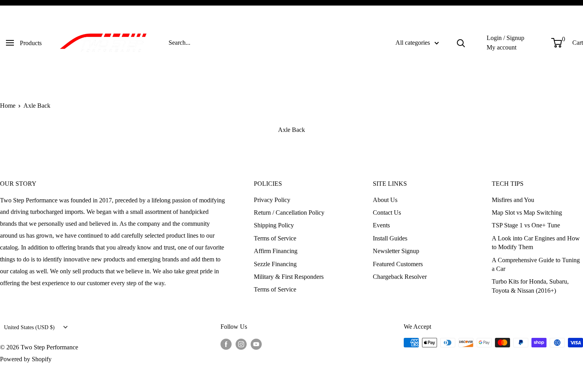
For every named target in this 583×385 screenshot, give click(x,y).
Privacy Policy (272, 199)
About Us (385, 199)
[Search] (461, 42)
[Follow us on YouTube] (256, 344)
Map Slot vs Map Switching (527, 212)
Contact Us (387, 212)
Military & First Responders (289, 276)
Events (381, 225)
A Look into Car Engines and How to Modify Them (536, 242)
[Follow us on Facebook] (226, 344)
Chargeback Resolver (400, 276)
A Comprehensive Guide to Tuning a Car (536, 264)
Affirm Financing (275, 251)
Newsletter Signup (396, 251)
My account (501, 47)
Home (7, 105)
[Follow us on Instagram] (241, 344)
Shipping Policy (274, 225)
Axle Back (36, 105)
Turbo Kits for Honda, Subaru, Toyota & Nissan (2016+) (530, 286)
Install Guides (390, 238)
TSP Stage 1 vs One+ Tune (526, 225)
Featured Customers (398, 264)
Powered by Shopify (26, 359)
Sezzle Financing (275, 264)
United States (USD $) (29, 327)
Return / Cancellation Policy (289, 212)
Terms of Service (275, 238)
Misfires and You (513, 199)
